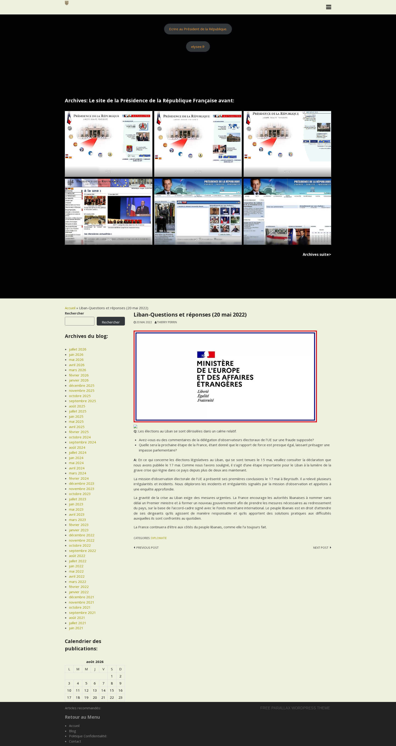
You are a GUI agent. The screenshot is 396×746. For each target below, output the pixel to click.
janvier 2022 (79, 592)
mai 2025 (76, 421)
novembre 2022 (81, 540)
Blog (72, 731)
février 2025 (79, 431)
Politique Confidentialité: (88, 736)
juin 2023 (76, 504)
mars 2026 (77, 369)
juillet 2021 (77, 623)
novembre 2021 (81, 602)
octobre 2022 (80, 545)
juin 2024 (76, 457)
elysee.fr (198, 46)
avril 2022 (77, 576)
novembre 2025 (81, 390)
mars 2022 (77, 581)
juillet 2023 (77, 499)
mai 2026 (76, 359)
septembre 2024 (82, 442)
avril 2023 (77, 514)
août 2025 (77, 406)
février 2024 (79, 478)
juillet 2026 (77, 349)
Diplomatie (159, 538)
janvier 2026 (79, 380)
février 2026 (79, 375)
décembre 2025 (81, 385)
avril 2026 (77, 364)
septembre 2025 (82, 400)
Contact (75, 741)
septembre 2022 (82, 550)
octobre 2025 (80, 395)
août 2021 (77, 617)
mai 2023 (76, 509)
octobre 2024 (80, 437)
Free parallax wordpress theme (295, 708)
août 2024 (77, 447)
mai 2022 (76, 571)
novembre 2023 (81, 488)
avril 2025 (77, 426)
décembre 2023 (81, 483)
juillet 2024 (77, 452)
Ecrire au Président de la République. (198, 29)
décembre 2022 (81, 535)
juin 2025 (76, 416)
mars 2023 (77, 519)
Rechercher (74, 313)
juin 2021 (76, 628)
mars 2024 (77, 473)
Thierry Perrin (167, 322)
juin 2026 (76, 354)
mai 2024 (76, 462)
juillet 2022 (77, 561)
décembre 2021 (81, 597)
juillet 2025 (77, 411)
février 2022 (79, 586)
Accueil (70, 308)
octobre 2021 (80, 607)
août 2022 (77, 555)
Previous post (147, 548)
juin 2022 (76, 566)
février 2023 (79, 524)
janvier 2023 (79, 530)
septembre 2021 (82, 612)
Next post (320, 548)
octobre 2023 (80, 493)
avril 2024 (77, 468)
